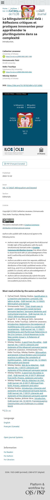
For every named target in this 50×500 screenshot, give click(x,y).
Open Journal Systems (13, 437)
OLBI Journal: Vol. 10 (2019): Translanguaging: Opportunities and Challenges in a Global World (27, 403)
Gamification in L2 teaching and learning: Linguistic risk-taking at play (27, 298)
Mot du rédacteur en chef (33, 380)
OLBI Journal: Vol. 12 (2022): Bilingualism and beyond (26, 302)
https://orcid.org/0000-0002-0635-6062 (19, 72)
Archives (14, 8)
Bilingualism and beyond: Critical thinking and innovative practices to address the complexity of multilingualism (27, 356)
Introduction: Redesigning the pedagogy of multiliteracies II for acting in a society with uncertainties (26, 326)
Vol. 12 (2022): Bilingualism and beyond (18, 11)
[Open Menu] (2, 2)
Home (5, 8)
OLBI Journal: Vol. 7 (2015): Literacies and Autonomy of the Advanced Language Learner (27, 344)
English (7, 422)
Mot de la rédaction (30, 365)
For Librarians (9, 459)
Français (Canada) (11, 426)
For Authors (8, 456)
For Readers (8, 452)
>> (10, 410)
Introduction (40, 398)
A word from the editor (32, 342)
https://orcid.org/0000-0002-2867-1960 (19, 56)
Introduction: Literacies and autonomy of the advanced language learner (27, 389)
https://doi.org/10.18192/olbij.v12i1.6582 (24, 85)
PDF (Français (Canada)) (15, 164)
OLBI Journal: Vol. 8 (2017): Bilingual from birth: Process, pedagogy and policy (26, 376)
